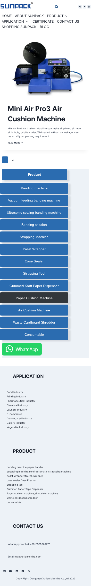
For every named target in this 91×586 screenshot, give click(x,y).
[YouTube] (10, 571)
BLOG (44, 27)
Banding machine (34, 188)
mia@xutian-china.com (28, 556)
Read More (15, 143)
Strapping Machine (34, 237)
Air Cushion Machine (34, 310)
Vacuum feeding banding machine (34, 200)
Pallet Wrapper (34, 249)
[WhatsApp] (29, 571)
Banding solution (34, 225)
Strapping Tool (34, 273)
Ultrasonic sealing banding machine (34, 212)
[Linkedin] (16, 571)
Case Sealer (34, 261)
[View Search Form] (46, 6)
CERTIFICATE (43, 21)
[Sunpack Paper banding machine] (16, 6)
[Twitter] (84, 6)
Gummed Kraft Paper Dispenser (34, 286)
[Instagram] (89, 6)
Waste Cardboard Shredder (34, 322)
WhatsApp (27, 349)
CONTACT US (68, 21)
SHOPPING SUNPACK (19, 27)
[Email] (22, 571)
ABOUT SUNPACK (29, 16)
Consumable (34, 334)
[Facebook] (80, 6)
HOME (7, 16)
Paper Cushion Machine (34, 298)
